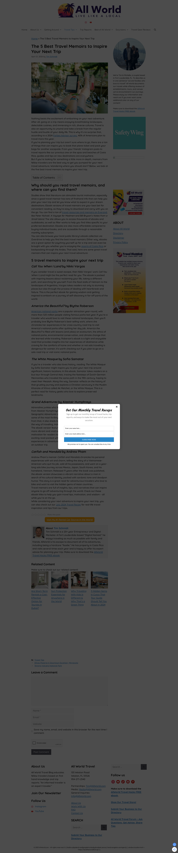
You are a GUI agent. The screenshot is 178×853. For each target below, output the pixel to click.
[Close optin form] (117, 407)
